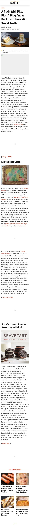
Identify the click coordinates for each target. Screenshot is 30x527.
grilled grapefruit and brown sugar (16, 224)
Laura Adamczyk (7, 297)
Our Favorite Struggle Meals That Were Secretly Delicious (7, 512)
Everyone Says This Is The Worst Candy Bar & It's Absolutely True (22, 512)
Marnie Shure (7, 27)
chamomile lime (6, 226)
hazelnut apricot (20, 226)
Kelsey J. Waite (7, 157)
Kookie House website (11, 161)
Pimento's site (18, 124)
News (3, 8)
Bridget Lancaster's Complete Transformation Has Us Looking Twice (22, 489)
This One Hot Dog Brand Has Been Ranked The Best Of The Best (7, 489)
